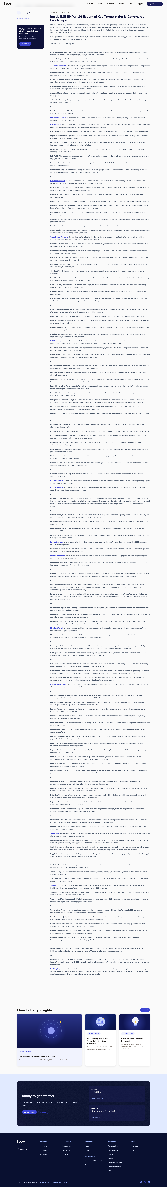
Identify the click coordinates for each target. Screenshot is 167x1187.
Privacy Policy (44, 1182)
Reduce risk (66, 1146)
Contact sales (29, 1112)
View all (145, 1010)
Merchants (134, 1146)
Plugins (110, 1154)
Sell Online (43, 1146)
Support (140, 4)
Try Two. (152, 4)
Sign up (43, 1112)
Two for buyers (113, 1150)
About (87, 1146)
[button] (90, 4)
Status (110, 1170)
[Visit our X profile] (145, 1182)
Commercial (89, 1165)
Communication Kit (114, 1166)
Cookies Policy (56, 1182)
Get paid (65, 1154)
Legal (65, 1182)
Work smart (66, 1150)
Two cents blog (113, 1146)
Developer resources (115, 1162)
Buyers (133, 1150)
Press (87, 1150)
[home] (9, 3)
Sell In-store (44, 1154)
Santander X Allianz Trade (94, 1161)
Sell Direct (43, 1150)
